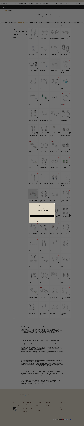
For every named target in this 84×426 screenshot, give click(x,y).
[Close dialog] (54, 203)
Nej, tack (42, 218)
